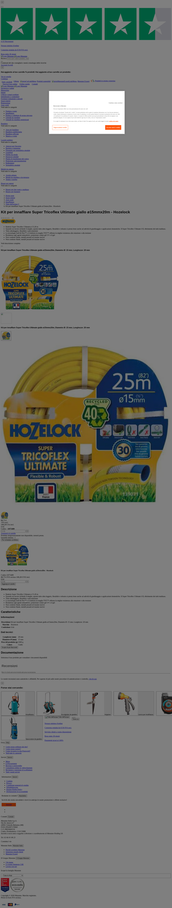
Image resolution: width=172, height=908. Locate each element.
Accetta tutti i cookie (113, 127)
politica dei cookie (113, 121)
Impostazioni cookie (60, 127)
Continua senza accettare (116, 103)
